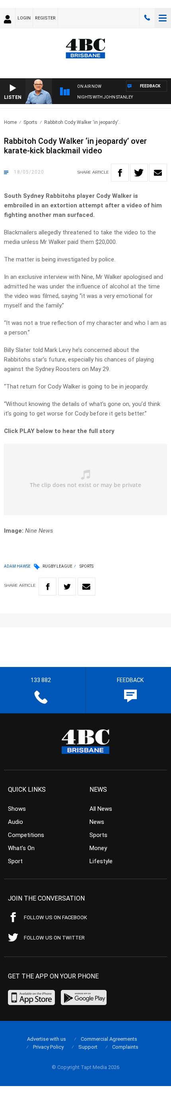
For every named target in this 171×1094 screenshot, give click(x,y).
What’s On (21, 848)
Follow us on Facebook (55, 917)
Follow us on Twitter (54, 938)
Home (10, 122)
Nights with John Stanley (105, 97)
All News (100, 808)
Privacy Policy (48, 1047)
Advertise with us (46, 1039)
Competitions (26, 835)
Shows (17, 808)
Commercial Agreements (109, 1039)
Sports (30, 122)
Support (87, 1047)
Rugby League (57, 566)
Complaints (125, 1047)
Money (98, 848)
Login (24, 18)
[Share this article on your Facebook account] (120, 173)
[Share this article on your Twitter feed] (139, 173)
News (96, 821)
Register (45, 18)
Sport (15, 861)
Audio (15, 821)
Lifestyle (101, 861)
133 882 (147, 18)
